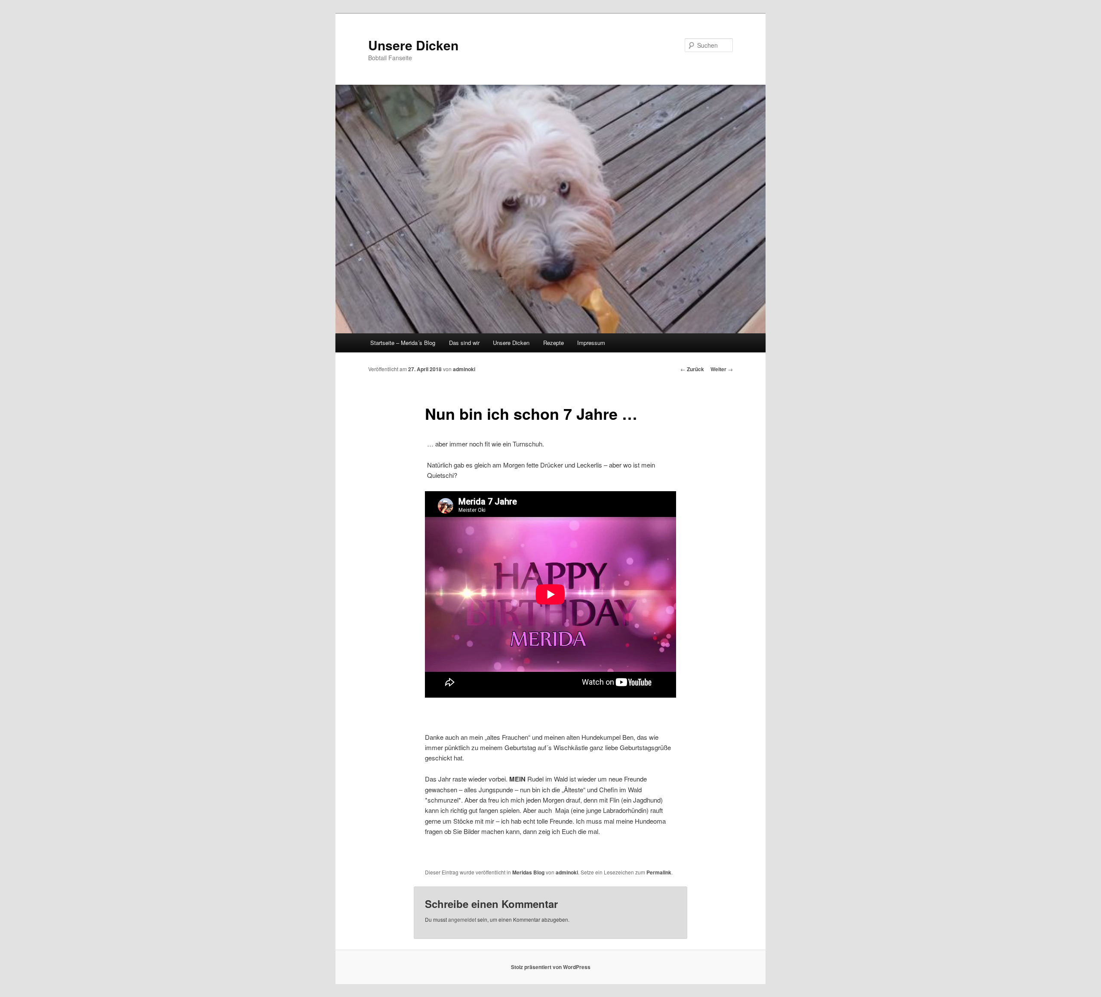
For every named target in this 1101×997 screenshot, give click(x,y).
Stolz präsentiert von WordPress (550, 967)
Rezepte (553, 342)
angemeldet (462, 919)
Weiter (721, 369)
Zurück (692, 369)
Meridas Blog (528, 872)
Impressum (591, 342)
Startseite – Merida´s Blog (402, 342)
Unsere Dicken (413, 45)
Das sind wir (464, 342)
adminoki (464, 369)
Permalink (658, 872)
